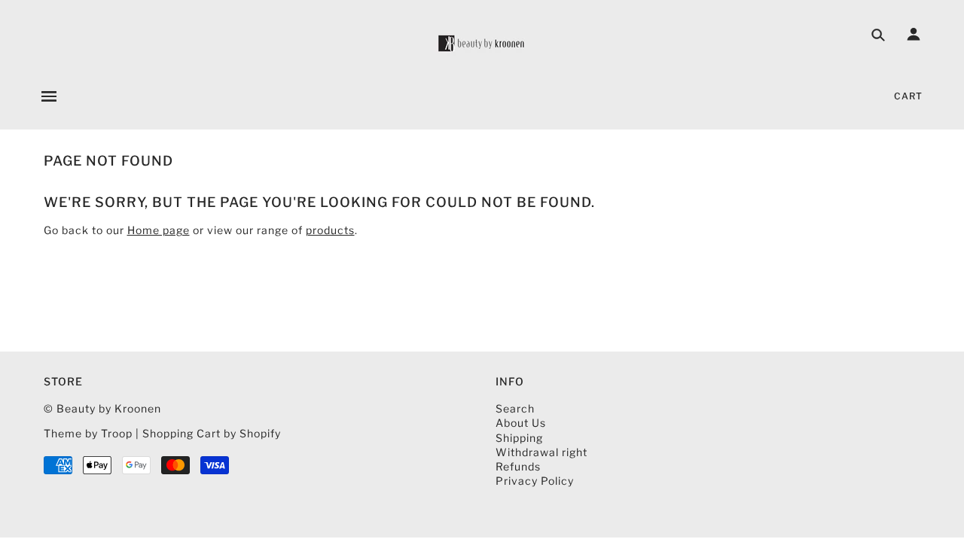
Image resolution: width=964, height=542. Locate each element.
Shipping (519, 437)
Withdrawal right (541, 452)
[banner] (482, 43)
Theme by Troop (88, 433)
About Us (521, 422)
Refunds (518, 466)
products (330, 230)
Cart (908, 96)
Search (515, 408)
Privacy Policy (535, 480)
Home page (158, 230)
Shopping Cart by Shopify (211, 433)
